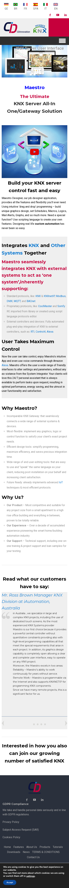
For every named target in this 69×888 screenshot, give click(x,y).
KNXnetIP (49, 296)
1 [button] (31, 74)
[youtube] (57, 15)
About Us (31, 847)
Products (45, 847)
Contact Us (33, 857)
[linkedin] (65, 15)
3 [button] (38, 74)
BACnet (31, 301)
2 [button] (34, 74)
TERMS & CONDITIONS (46, 852)
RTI (32, 331)
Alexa (50, 331)
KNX (34, 245)
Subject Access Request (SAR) (21, 829)
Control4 (41, 331)
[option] (34, 61)
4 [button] (45, 724)
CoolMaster (45, 306)
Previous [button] (66, 723)
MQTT (17, 301)
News (26, 852)
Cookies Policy (11, 837)
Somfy (61, 306)
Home (7, 847)
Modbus (61, 296)
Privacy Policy (11, 822)
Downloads (13, 852)
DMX (10, 301)
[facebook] (50, 15)
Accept (10, 882)
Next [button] (3, 723)
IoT (61, 482)
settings (30, 876)
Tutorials (58, 847)
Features (18, 847)
